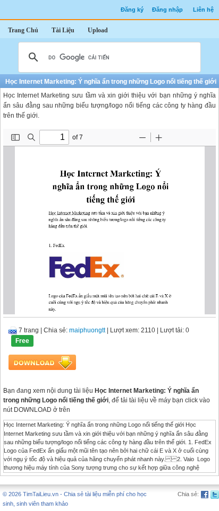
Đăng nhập (167, 9)
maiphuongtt (87, 330)
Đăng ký (132, 9)
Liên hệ (203, 9)
